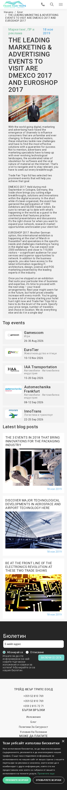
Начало (8, 12)
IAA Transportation (40, 367)
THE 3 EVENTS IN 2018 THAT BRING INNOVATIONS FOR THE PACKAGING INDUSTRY (32, 441)
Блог (20, 12)
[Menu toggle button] (61, 4)
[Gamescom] (13, 335)
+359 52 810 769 (33, 696)
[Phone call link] (43, 4)
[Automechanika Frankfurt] (13, 389)
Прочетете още (46, 773)
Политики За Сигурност (33, 727)
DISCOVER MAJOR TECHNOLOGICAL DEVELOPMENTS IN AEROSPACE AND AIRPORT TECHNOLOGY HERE (33, 504)
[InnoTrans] (13, 413)
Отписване (37, 652)
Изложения (33, 717)
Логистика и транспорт (38, 414)
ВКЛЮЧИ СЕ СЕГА (51, 657)
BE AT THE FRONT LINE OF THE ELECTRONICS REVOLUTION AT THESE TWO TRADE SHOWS (28, 566)
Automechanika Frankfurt (37, 389)
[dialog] (33, 763)
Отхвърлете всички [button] (48, 780)
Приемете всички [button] (17, 780)
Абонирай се (15, 652)
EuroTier (31, 350)
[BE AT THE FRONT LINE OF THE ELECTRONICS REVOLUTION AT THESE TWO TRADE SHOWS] (33, 592)
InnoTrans (32, 411)
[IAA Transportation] (13, 369)
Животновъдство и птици (40, 353)
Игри (27, 336)
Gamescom (33, 333)
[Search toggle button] (52, 4)
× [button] (63, 741)
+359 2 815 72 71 (33, 706)
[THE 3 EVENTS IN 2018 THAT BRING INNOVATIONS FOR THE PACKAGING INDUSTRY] (33, 467)
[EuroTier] (13, 352)
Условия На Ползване (33, 732)
